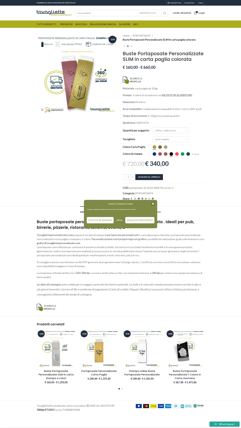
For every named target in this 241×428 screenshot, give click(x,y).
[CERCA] (165, 13)
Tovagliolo (129, 139)
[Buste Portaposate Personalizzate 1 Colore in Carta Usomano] (185, 348)
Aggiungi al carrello (149, 177)
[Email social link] (139, 199)
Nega (119, 220)
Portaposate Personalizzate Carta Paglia (99, 372)
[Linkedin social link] (146, 199)
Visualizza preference (140, 220)
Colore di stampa (132, 153)
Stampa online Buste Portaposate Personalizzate (142, 372)
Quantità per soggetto (136, 130)
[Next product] (131, 46)
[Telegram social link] (153, 199)
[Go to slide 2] (122, 388)
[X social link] (135, 199)
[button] (153, 203)
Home (126, 35)
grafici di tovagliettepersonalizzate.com (58, 243)
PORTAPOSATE (142, 35)
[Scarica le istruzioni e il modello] (133, 79)
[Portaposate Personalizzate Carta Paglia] (99, 348)
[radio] (154, 147)
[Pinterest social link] (142, 199)
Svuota (196, 154)
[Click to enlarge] (42, 109)
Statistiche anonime (100, 220)
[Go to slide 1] (119, 388)
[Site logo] (54, 12)
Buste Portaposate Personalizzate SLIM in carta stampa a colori (56, 374)
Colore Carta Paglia (134, 146)
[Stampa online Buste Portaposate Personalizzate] (142, 348)
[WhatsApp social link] (149, 199)
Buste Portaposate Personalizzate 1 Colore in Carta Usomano (185, 374)
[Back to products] (127, 46)
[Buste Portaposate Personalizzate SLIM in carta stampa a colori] (56, 348)
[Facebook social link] (131, 199)
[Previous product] (124, 46)
